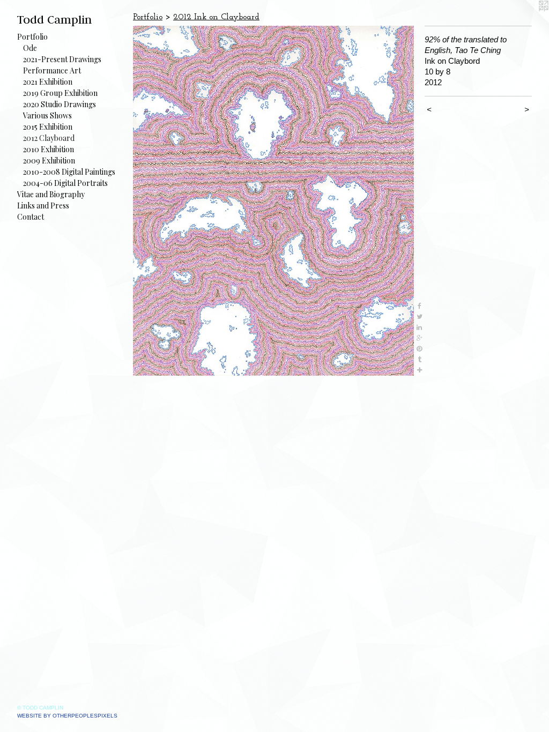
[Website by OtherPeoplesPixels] (527, 21)
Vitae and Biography (51, 194)
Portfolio (32, 37)
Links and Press (43, 205)
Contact (30, 217)
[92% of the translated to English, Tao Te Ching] (273, 201)
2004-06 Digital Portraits (65, 183)
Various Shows (47, 115)
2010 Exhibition (48, 149)
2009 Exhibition (49, 160)
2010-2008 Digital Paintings (69, 172)
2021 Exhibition (47, 82)
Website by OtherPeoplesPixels (67, 716)
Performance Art (52, 70)
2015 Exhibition (47, 127)
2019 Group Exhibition (60, 93)
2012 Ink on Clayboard (216, 17)
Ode (30, 48)
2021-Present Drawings (62, 59)
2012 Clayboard (49, 138)
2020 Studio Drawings (59, 104)
